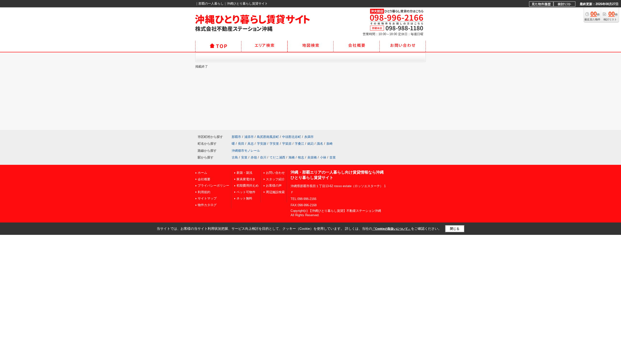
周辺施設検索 (275, 192)
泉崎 (329, 143)
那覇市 (236, 137)
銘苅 (310, 143)
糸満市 (309, 137)
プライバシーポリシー (213, 185)
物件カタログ (207, 205)
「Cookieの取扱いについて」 (391, 228)
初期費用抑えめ (248, 185)
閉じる (454, 228)
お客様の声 (274, 185)
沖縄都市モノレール (246, 150)
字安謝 (261, 143)
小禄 (323, 157)
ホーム (202, 172)
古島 (235, 157)
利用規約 (204, 192)
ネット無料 (244, 198)
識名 (320, 143)
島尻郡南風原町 (268, 137)
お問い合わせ (275, 172)
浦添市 (249, 137)
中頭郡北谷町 (291, 137)
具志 (250, 143)
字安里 (274, 143)
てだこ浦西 (277, 157)
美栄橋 (312, 157)
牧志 (301, 157)
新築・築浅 (244, 172)
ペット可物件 (246, 192)
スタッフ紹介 (275, 179)
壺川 (263, 157)
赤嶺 (254, 157)
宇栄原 (287, 143)
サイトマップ (207, 198)
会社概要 (204, 179)
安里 (244, 157)
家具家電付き (246, 179)
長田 (241, 143)
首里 (332, 157)
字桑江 (299, 143)
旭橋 (291, 157)
